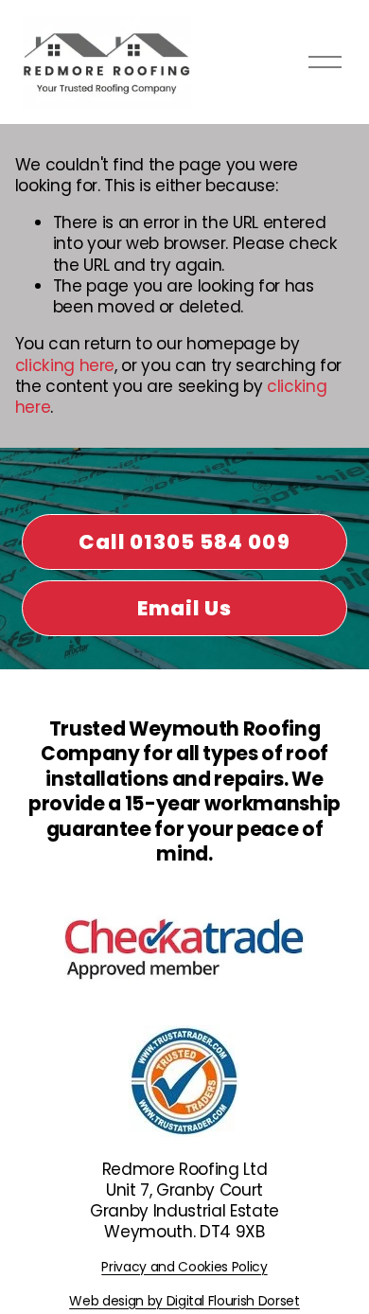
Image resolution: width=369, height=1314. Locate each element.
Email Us (185, 608)
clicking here (65, 365)
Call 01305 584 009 (184, 542)
